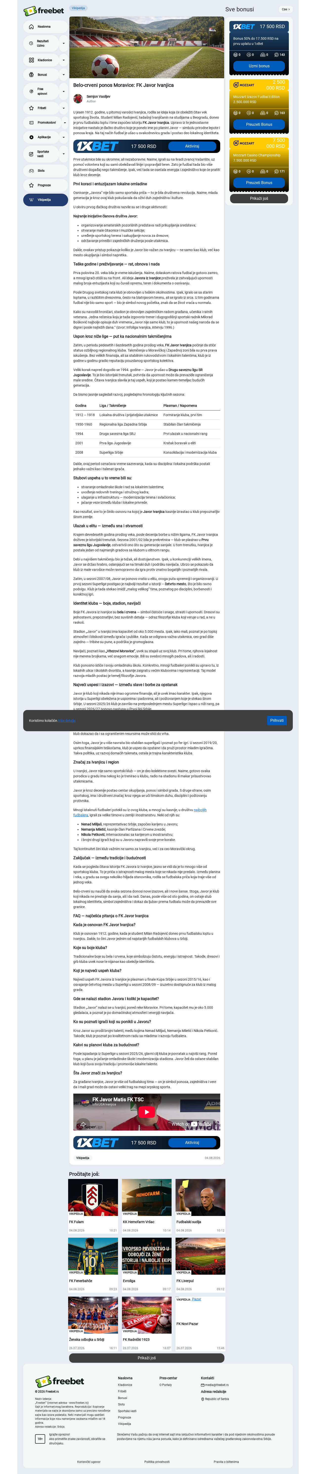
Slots (41, 170)
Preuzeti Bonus (259, 124)
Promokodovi (47, 122)
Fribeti (42, 108)
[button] (63, 43)
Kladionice (45, 60)
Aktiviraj (192, 146)
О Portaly (165, 1385)
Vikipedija (44, 200)
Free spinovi (42, 91)
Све (284, 9)
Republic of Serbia (216, 1399)
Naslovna (44, 26)
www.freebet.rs (78, 1402)
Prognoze (44, 185)
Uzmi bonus (259, 66)
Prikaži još (147, 1358)
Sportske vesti (43, 154)
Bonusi (42, 74)
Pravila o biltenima (226, 1462)
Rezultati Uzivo (43, 43)
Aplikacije (44, 137)
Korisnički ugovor (88, 1462)
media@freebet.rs (217, 1385)
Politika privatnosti (157, 1462)
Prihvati (277, 720)
